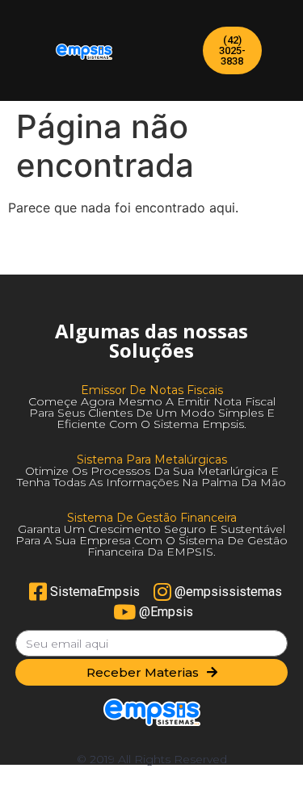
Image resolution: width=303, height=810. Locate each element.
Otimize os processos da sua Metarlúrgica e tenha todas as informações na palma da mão (151, 476)
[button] (232, 50)
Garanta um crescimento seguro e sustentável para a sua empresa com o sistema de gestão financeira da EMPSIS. (151, 540)
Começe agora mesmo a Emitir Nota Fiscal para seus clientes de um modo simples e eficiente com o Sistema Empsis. (152, 412)
